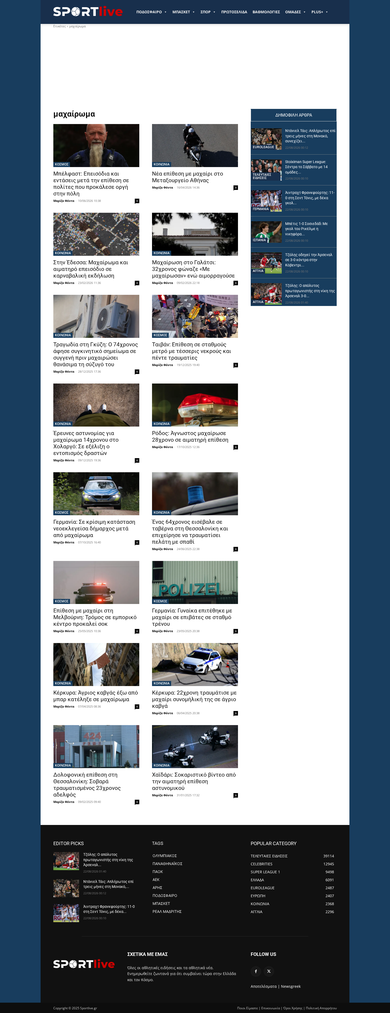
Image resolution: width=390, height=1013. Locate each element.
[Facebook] (256, 971)
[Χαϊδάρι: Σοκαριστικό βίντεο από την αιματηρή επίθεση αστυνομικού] (195, 746)
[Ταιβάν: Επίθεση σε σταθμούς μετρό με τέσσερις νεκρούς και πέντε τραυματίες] (195, 316)
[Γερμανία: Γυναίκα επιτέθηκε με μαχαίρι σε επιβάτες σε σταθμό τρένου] (195, 582)
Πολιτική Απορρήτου (321, 1008)
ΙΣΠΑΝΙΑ (259, 240)
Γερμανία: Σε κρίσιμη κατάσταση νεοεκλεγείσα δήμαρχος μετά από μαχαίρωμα (94, 528)
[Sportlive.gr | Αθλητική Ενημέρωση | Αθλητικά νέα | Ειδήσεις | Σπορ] (84, 963)
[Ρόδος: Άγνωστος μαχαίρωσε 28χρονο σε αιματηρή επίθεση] (195, 405)
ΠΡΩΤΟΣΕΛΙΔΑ (234, 11)
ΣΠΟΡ (206, 11)
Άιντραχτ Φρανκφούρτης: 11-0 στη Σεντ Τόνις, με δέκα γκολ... (310, 197)
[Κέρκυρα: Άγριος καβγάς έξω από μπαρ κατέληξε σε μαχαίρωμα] (96, 664)
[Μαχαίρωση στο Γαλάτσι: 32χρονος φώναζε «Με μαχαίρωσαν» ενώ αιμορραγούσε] (195, 234)
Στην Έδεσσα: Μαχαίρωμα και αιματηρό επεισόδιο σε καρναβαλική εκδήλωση (90, 269)
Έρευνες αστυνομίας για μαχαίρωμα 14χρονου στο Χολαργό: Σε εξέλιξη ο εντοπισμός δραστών (86, 443)
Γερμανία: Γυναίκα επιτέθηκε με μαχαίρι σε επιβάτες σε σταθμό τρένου (192, 617)
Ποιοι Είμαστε (247, 1008)
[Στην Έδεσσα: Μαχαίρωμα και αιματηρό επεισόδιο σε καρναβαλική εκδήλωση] (96, 234)
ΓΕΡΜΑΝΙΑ (261, 209)
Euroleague (263, 147)
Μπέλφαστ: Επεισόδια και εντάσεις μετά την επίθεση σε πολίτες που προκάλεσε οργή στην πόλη (91, 184)
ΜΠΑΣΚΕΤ (181, 11)
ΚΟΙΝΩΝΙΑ (162, 164)
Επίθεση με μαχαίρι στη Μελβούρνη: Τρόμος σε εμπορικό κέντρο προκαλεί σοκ (95, 617)
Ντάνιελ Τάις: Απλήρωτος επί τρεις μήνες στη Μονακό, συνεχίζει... (310, 136)
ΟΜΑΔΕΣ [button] (293, 11)
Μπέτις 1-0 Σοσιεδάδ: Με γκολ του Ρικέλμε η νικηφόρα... (306, 229)
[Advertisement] (145, 69)
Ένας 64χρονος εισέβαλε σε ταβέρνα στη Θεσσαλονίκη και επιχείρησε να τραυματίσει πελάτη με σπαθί (190, 532)
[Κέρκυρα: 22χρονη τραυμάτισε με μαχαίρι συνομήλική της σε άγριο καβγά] (195, 664)
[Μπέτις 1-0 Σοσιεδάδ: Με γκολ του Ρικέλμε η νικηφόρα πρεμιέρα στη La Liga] (266, 232)
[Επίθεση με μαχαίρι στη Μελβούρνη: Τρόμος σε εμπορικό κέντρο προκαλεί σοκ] (96, 582)
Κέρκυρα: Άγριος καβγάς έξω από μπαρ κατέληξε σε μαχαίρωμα (95, 696)
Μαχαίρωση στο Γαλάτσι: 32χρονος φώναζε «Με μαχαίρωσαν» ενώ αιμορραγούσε (193, 269)
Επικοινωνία (270, 1008)
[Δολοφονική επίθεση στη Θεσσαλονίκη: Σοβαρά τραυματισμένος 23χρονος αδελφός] (96, 746)
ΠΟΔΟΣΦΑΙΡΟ (149, 11)
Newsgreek (291, 986)
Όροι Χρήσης (292, 1008)
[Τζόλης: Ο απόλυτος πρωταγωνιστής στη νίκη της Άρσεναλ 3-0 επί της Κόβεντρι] (266, 294)
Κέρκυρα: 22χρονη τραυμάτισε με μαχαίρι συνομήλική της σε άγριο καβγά (194, 699)
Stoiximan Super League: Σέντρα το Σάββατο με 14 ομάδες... (306, 167)
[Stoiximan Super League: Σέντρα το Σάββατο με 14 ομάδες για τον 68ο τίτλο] (266, 170)
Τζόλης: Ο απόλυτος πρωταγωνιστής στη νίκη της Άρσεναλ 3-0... (310, 290)
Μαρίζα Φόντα (63, 201)
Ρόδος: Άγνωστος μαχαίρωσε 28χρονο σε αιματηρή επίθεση (190, 436)
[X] (269, 971)
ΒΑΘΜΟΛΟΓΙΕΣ (266, 11)
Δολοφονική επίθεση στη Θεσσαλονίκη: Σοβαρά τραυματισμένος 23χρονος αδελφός (87, 785)
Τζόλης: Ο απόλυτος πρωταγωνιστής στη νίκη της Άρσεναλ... (108, 859)
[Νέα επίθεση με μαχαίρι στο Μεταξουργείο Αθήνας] (195, 145)
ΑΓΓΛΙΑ (258, 271)
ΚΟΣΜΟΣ (61, 164)
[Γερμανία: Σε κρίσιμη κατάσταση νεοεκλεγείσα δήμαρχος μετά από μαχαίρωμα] (96, 493)
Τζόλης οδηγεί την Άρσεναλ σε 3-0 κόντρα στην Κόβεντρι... (308, 260)
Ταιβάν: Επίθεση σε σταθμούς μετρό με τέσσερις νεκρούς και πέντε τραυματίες (191, 351)
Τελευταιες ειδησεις (262, 176)
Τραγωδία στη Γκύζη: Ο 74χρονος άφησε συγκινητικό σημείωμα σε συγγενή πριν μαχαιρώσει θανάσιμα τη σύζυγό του (95, 354)
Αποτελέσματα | (265, 986)
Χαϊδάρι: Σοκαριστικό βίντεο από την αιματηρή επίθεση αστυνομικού (194, 781)
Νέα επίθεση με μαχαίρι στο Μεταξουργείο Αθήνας (187, 177)
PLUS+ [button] (317, 11)
